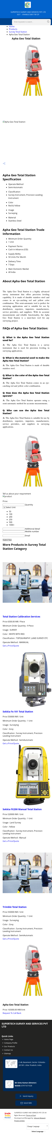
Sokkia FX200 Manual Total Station (22, 809)
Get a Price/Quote (11, 645)
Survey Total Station (18, 31)
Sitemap (7, 1053)
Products (13, 29)
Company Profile (10, 1043)
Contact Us (8, 1050)
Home (12, 26)
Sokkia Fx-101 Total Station (18, 711)
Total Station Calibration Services (21, 616)
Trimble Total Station (14, 906)
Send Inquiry (27, 1096)
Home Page (8, 1039)
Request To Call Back (12, 1013)
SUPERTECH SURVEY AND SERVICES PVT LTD (28, 13)
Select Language (37, 1131)
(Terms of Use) (31, 1115)
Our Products (9, 1046)
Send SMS (28, 1103)
